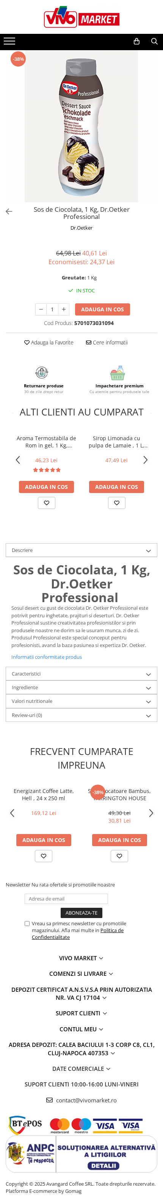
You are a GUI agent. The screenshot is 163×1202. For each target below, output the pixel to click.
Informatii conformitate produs (46, 656)
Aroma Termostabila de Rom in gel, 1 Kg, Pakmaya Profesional (46, 441)
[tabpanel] (81, 126)
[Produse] (10, 43)
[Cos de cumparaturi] (137, 41)
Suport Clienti (79, 1013)
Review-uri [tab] (27, 715)
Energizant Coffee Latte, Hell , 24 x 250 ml (44, 794)
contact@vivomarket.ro (86, 1100)
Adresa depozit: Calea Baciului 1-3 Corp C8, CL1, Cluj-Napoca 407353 (82, 1048)
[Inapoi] (5, 211)
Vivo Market (78, 958)
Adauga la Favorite (52, 342)
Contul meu (79, 1029)
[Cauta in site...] (154, 41)
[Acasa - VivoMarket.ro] (81, 17)
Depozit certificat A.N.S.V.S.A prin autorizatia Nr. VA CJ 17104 (81, 993)
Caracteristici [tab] (26, 673)
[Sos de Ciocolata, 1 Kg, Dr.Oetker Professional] (81, 126)
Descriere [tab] (22, 550)
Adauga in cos (102, 309)
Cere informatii (109, 342)
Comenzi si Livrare (78, 973)
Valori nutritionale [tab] (32, 701)
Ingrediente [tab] (25, 687)
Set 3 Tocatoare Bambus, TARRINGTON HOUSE (119, 794)
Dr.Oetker (81, 227)
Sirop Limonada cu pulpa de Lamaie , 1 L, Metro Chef (116, 441)
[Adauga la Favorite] (46, 503)
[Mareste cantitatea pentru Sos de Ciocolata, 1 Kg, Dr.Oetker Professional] (63, 309)
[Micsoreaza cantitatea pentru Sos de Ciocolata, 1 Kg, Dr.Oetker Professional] (41, 309)
